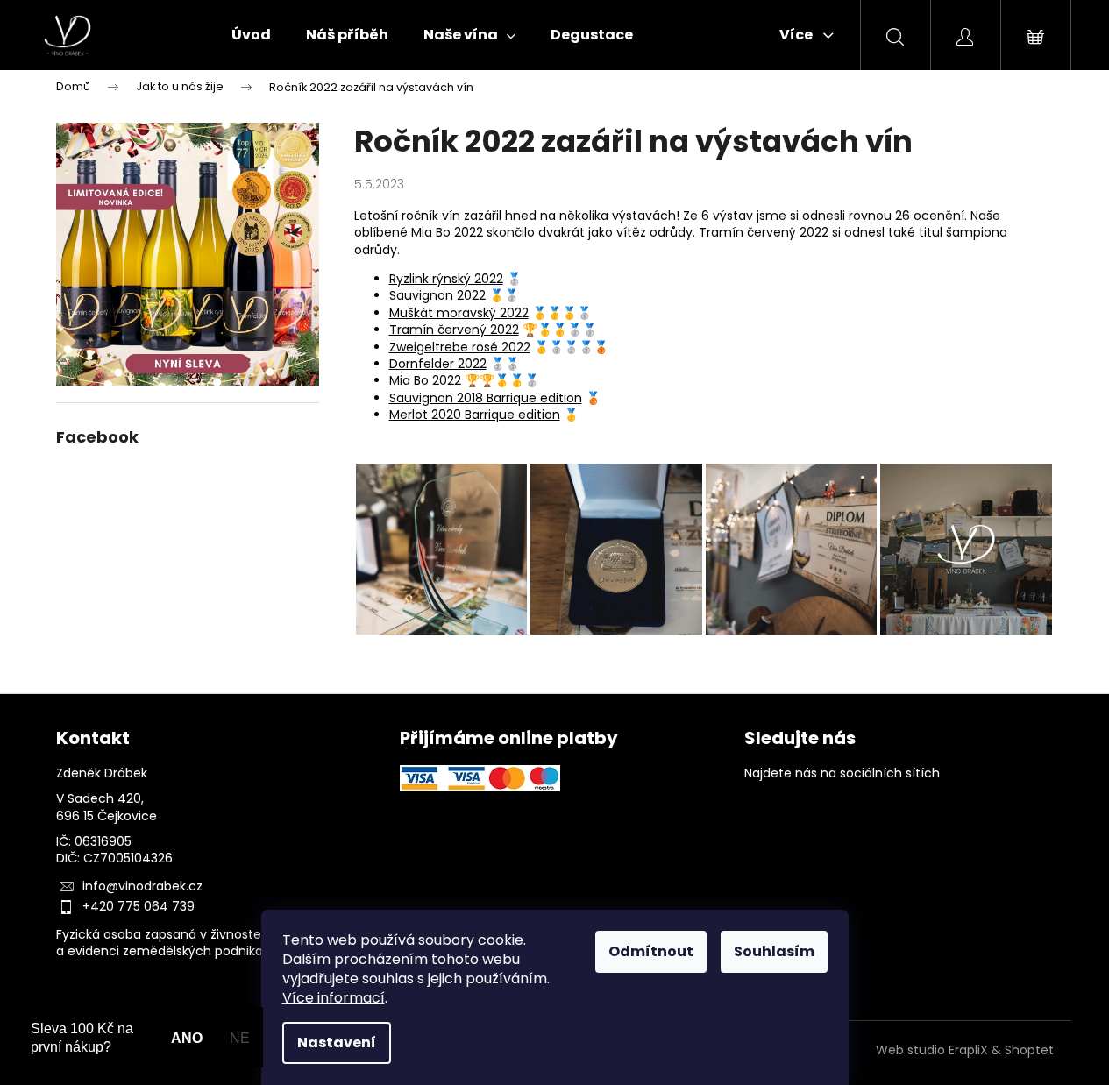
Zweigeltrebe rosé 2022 (459, 347)
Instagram (814, 816)
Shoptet (1029, 1050)
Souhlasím (774, 951)
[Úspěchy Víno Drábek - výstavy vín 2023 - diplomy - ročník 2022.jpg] (792, 548)
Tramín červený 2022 (763, 232)
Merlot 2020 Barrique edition (474, 414)
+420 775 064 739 (138, 906)
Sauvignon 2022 (437, 295)
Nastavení (336, 1042)
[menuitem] (251, 35)
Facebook (761, 816)
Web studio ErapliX (932, 1050)
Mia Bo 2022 (447, 232)
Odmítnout (650, 951)
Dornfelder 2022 (438, 363)
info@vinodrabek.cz (142, 886)
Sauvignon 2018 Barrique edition (485, 398)
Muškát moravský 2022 (459, 313)
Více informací (333, 998)
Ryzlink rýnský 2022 (446, 278)
